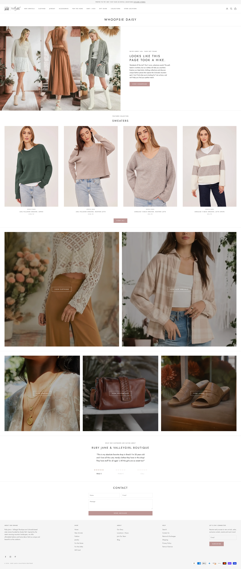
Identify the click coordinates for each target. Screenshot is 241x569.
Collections (115, 9)
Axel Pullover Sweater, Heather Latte (91, 212)
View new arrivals (179, 289)
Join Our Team (121, 536)
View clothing (62, 289)
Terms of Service (167, 547)
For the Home (77, 9)
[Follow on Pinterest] (15, 557)
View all (120, 221)
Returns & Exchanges (169, 536)
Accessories (64, 9)
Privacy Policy (166, 543)
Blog (118, 540)
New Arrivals (29, 9)
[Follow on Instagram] (10, 557)
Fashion (77, 536)
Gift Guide (103, 9)
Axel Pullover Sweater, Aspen (31, 212)
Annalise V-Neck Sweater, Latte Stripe (210, 212)
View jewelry (42, 393)
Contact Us (165, 533)
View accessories (120, 393)
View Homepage (139, 84)
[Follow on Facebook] (5, 557)
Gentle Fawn (31, 209)
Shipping (165, 540)
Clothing (41, 9)
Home (76, 529)
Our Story (120, 529)
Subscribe (216, 544)
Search (164, 529)
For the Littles (79, 547)
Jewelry (52, 9)
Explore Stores (139, 2)
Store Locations (130, 9)
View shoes (198, 393)
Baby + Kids (91, 9)
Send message (120, 513)
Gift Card (77, 550)
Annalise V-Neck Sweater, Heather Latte (150, 212)
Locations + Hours (123, 533)
